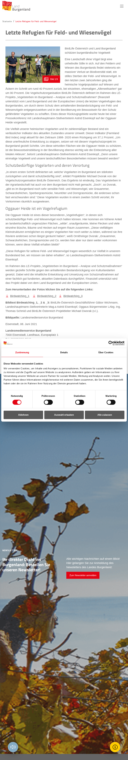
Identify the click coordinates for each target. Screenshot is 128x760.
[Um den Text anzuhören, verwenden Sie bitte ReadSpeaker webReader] (13, 747)
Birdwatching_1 (19, 296)
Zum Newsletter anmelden (82, 575)
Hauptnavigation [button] (122, 6)
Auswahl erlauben (64, 414)
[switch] (46, 402)
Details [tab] (64, 352)
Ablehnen (23, 414)
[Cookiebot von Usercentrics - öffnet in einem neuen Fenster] (110, 343)
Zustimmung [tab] (22, 352)
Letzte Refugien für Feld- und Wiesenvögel (35, 21)
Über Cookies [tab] (105, 352)
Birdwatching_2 (46, 296)
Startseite (7, 21)
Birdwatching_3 (73, 296)
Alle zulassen (104, 414)
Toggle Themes (115, 747)
